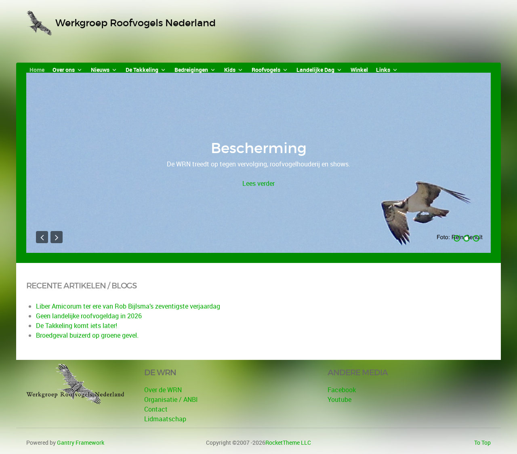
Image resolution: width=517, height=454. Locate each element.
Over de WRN (163, 389)
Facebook (342, 389)
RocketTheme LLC (288, 442)
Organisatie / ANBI (171, 399)
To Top (482, 442)
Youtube (339, 399)
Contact (156, 409)
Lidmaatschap (165, 418)
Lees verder (258, 183)
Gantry (80, 442)
